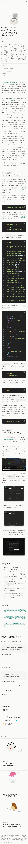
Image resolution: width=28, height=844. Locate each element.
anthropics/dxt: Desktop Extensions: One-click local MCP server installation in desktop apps (15, 619)
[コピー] (24, 206)
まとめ (4, 73)
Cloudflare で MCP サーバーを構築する (9, 764)
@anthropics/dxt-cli (9, 682)
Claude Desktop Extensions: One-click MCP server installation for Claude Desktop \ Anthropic (15, 612)
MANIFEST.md (21, 190)
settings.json (7, 659)
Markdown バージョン (9, 727)
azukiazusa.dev (8, 2)
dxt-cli (5, 694)
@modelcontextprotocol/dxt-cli (12, 686)
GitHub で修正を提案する (15, 717)
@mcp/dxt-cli (7, 690)
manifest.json (7, 654)
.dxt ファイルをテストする (9, 71)
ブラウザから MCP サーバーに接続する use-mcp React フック (12, 825)
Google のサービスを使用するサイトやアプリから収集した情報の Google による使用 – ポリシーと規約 (14, 841)
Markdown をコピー (22, 41)
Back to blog (6, 7)
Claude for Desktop (8, 439)
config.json (6, 663)
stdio (12, 100)
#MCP (3, 41)
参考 (4, 75)
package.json (7, 667)
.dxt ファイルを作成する (8, 68)
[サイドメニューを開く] (2, 2)
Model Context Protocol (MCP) (11, 82)
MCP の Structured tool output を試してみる (10, 795)
